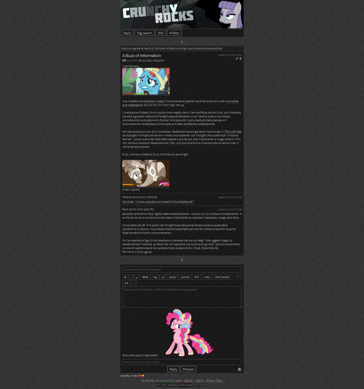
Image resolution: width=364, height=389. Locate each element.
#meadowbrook (214, 48)
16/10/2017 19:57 (139, 209)
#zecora (201, 48)
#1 (155, 197)
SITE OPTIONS (201, 385)
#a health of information (153, 48)
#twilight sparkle (187, 48)
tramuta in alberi (154, 101)
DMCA (199, 380)
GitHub (188, 380)
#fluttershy (172, 48)
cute (187, 101)
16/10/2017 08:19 (149, 60)
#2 (152, 209)
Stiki (161, 33)
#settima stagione (130, 48)
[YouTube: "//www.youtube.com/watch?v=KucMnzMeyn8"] (158, 201)
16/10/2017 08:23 (142, 197)
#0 (162, 60)
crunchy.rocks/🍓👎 (132, 376)
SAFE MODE (185, 385)
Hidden (174, 33)
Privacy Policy (214, 380)
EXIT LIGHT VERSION (166, 385)
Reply (127, 33)
